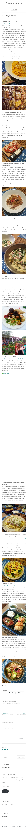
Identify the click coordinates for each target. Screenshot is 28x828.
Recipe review (16, 703)
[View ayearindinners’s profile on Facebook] (2, 749)
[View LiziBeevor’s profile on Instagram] (5, 749)
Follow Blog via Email (9, 774)
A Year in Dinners (14, 3)
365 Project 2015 (11, 701)
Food (4, 703)
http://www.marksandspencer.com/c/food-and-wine (13, 358)
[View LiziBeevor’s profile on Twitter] (4, 749)
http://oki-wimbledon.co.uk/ (8, 585)
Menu (15, 9)
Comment (21, 738)
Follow (5, 791)
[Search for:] (9, 757)
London (9, 703)
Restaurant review (8, 706)
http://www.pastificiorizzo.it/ (8, 23)
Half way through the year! (7, 714)
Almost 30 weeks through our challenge (21, 714)
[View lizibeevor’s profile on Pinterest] (7, 749)
